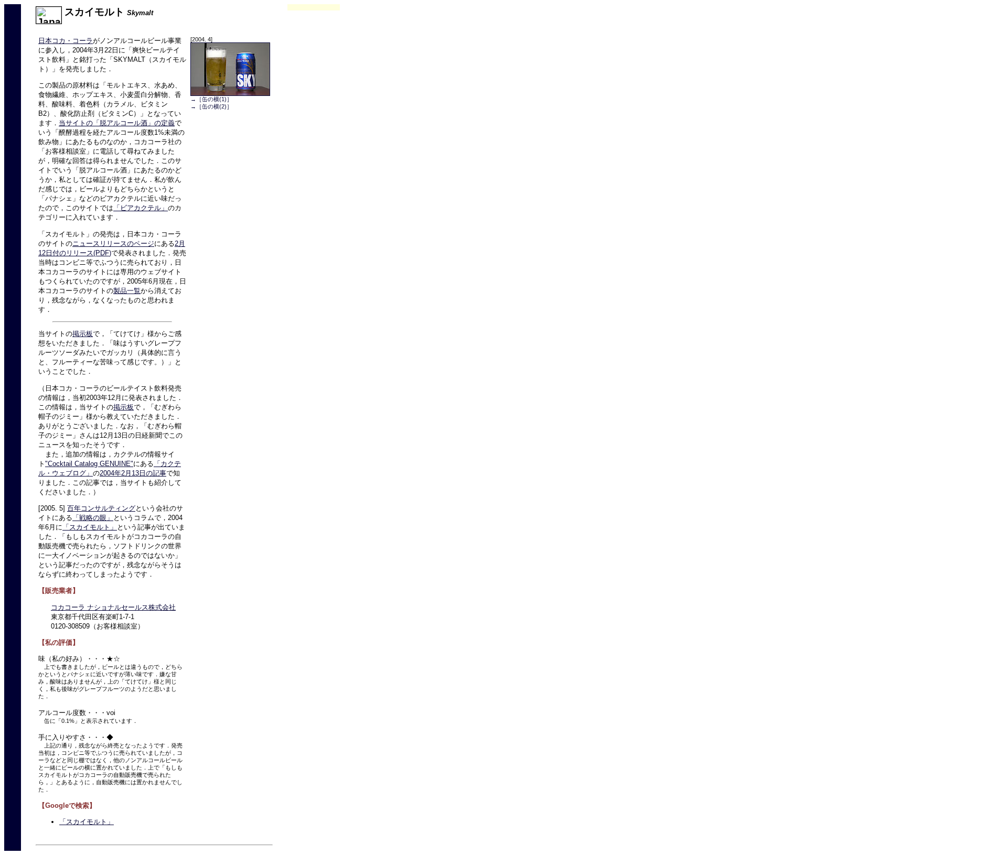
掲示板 (82, 334)
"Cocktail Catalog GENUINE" (89, 464)
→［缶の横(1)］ (211, 99)
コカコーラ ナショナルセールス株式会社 (113, 607)
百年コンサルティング (101, 508)
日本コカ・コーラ (65, 41)
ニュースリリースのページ (113, 243)
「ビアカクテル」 (140, 208)
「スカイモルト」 (89, 527)
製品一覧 (127, 291)
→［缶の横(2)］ (211, 106)
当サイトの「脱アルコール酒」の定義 (117, 123)
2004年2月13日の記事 (133, 473)
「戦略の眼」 (92, 518)
